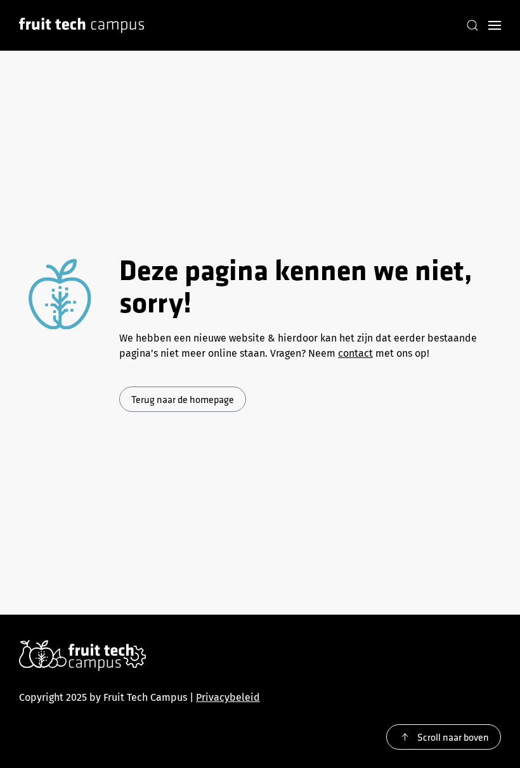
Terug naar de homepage (182, 399)
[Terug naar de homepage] (81, 25)
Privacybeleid (228, 697)
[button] (472, 25)
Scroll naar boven (453, 737)
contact (355, 353)
